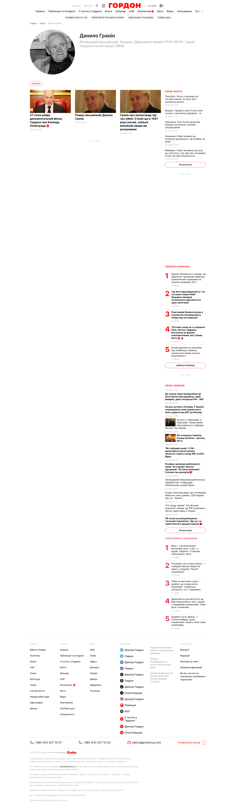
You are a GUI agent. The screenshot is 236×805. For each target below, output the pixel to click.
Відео (170, 11)
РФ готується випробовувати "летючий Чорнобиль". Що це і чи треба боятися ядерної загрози (183, 521)
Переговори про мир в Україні (108, 17)
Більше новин (185, 530)
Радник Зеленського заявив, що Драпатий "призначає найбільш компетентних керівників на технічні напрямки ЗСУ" (188, 278)
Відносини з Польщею (141, 17)
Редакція (185, 655)
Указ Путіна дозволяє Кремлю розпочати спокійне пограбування (182, 125)
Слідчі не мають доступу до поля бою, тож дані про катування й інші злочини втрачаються (185, 153)
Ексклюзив (145, 11)
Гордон (33, 23)
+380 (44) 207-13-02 (97, 742)
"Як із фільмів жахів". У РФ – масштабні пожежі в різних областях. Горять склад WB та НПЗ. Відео (184, 452)
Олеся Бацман (133, 693)
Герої (42, 23)
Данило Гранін (54, 23)
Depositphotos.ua (68, 766)
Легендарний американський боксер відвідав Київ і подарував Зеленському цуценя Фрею (185, 482)
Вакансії (184, 649)
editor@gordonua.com (146, 742)
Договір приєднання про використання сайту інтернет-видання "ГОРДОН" (161, 677)
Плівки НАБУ (164, 17)
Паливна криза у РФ (76, 17)
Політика (35, 655)
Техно (33, 685)
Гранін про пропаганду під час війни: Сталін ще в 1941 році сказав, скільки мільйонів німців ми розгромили (139, 122)
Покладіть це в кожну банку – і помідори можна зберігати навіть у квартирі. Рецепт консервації (188, 567)
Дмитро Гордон (134, 650)
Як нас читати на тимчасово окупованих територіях (192, 676)
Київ (92, 649)
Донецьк (94, 667)
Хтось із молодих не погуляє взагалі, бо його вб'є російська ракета (181, 99)
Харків (93, 673)
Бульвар (121, 11)
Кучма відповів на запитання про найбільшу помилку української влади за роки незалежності (186, 351)
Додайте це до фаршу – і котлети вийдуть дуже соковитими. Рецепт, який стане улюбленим (188, 620)
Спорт (33, 673)
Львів (93, 655)
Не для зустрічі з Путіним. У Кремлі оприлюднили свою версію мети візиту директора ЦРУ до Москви (184, 409)
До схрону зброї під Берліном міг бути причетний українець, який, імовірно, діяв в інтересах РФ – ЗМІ (184, 396)
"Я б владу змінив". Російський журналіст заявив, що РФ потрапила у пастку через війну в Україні (185, 508)
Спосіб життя (37, 690)
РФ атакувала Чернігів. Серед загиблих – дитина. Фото (191, 438)
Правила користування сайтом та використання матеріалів (161, 650)
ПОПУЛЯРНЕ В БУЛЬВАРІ (181, 538)
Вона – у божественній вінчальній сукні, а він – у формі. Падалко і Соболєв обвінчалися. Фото (185, 549)
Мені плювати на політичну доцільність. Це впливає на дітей (185, 139)
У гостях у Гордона (90, 11)
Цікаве (33, 708)
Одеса (93, 661)
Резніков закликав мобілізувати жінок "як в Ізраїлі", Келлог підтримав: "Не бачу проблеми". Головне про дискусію (182, 468)
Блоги (108, 11)
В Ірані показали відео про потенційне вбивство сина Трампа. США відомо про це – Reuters (185, 495)
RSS (127, 711)
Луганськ (95, 690)
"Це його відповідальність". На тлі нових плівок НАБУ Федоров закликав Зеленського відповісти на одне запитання (188, 297)
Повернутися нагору (189, 742)
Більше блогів (185, 164)
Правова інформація (191, 667)
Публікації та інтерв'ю (61, 11)
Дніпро (93, 679)
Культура (35, 679)
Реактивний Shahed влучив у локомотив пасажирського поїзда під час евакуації (187, 315)
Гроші (33, 661)
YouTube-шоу (67, 708)
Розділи (63, 644)
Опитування (184, 11)
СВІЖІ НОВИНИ (175, 385)
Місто (92, 644)
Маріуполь (96, 685)
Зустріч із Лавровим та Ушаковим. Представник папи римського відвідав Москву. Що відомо (184, 423)
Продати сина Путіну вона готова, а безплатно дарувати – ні (184, 112)
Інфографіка (36, 702)
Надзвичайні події (39, 696)
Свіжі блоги (173, 91)
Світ (32, 667)
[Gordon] (125, 6)
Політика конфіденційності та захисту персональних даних (160, 663)
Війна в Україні (37, 649)
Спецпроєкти (67, 714)
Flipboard (130, 705)
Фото (160, 11)
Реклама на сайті (189, 661)
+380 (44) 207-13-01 (48, 742)
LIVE (131, 11)
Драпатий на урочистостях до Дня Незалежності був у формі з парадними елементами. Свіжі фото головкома (188, 603)
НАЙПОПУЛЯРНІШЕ (177, 266)
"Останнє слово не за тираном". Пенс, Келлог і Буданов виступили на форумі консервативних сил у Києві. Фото (188, 332)
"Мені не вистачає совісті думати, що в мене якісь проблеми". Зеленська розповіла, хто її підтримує (186, 585)
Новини (40, 11)
